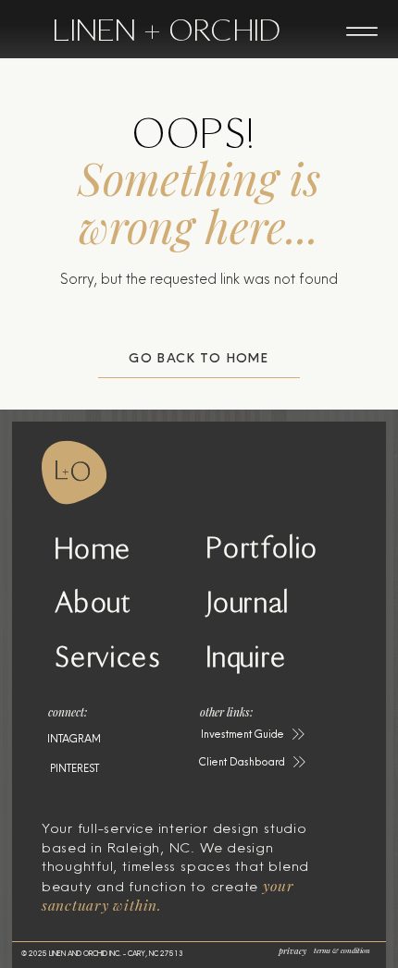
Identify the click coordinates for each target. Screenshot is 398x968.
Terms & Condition (342, 950)
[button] (253, 734)
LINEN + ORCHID (167, 30)
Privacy (292, 950)
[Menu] (362, 31)
